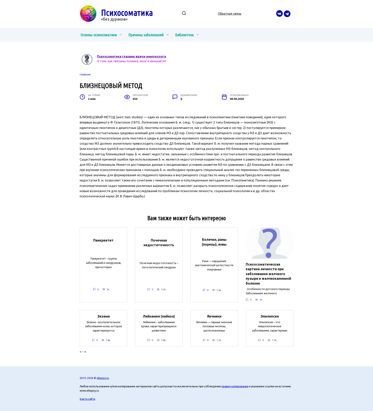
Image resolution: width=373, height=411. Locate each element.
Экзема (103, 316)
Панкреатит (103, 240)
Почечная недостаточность (159, 242)
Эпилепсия (270, 316)
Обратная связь (229, 13)
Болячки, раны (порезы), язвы (214, 242)
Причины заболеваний (146, 35)
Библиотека (184, 35)
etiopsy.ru (103, 378)
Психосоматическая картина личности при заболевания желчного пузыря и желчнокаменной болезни (268, 273)
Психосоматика (127, 12)
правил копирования (234, 386)
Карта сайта (87, 399)
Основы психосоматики (99, 35)
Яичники (214, 316)
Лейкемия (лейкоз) (159, 316)
